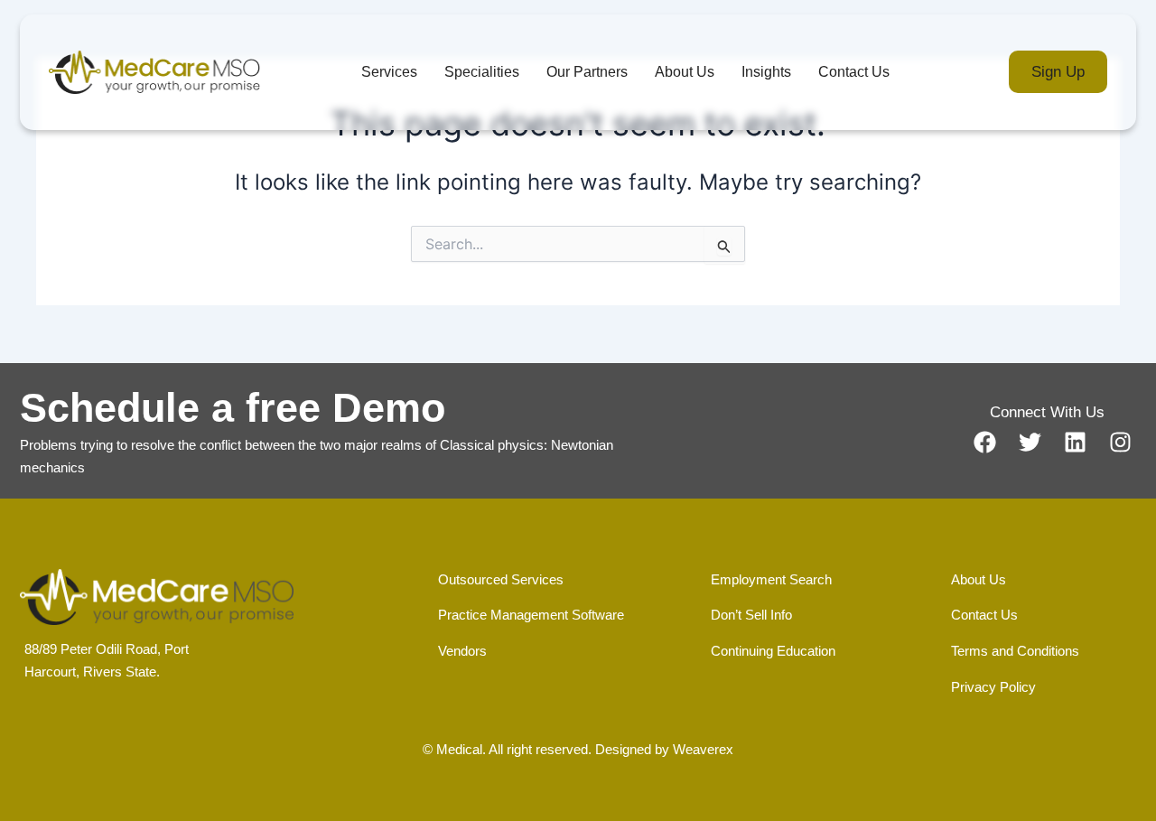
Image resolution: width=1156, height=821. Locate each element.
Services (389, 71)
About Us (684, 71)
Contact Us (854, 71)
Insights (766, 71)
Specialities (481, 71)
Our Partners (587, 71)
